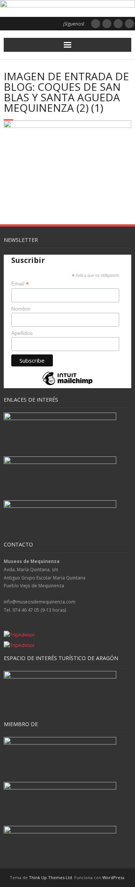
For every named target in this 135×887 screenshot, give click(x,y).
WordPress (113, 877)
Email (20, 283)
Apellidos (22, 333)
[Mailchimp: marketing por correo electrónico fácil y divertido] (67, 384)
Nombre (20, 309)
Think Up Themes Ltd (50, 877)
